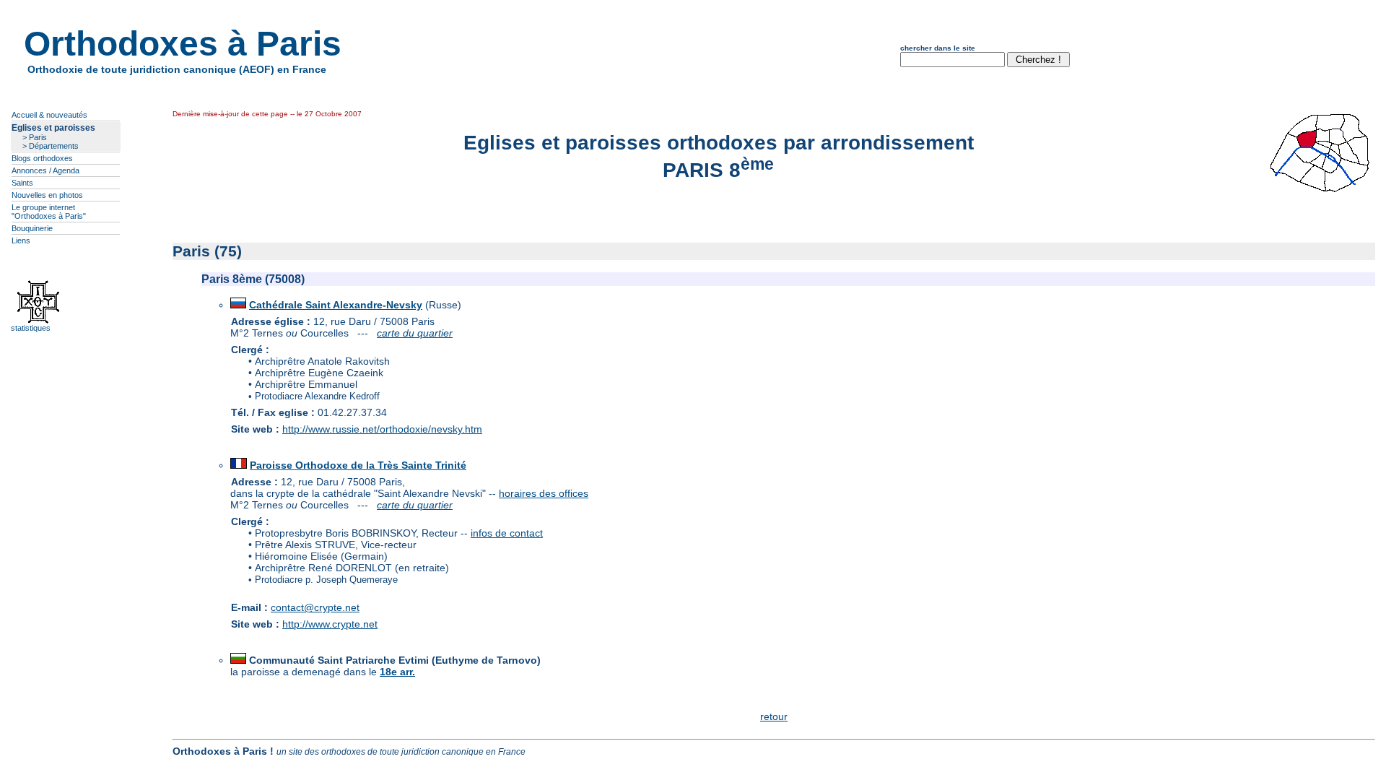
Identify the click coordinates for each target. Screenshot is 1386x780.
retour (774, 716)
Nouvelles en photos (47, 195)
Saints (22, 182)
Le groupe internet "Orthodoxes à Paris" (49, 211)
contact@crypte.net (315, 607)
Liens (21, 240)
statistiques (31, 328)
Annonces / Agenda (45, 170)
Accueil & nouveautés (49, 114)
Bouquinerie (32, 228)
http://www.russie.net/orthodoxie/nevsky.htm (382, 429)
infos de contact (507, 533)
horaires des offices (543, 493)
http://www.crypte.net (330, 624)
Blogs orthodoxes (42, 158)
